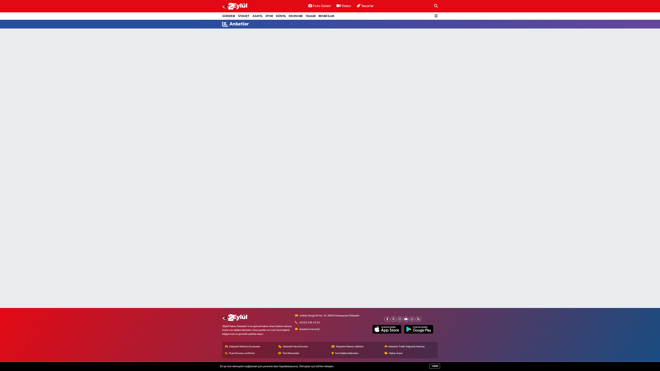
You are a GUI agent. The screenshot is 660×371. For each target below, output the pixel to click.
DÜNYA (281, 16)
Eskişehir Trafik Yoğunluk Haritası (407, 346)
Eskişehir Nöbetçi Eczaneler (244, 346)
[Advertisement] (330, 41)
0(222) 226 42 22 (310, 322)
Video (346, 6)
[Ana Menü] (436, 16)
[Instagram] (400, 319)
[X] (393, 319)
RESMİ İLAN (326, 16)
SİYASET (244, 16)
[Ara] (436, 6)
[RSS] (418, 319)
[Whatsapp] (412, 319)
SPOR (269, 16)
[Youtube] (406, 319)
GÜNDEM (228, 16)
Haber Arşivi (396, 353)
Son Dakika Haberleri (346, 353)
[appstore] (387, 329)
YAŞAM (311, 16)
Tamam (434, 366)
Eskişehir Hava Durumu (295, 346)
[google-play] (419, 329)
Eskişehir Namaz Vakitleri (350, 346)
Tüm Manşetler (290, 353)
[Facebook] (387, 319)
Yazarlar (367, 6)
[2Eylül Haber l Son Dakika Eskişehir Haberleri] (235, 6)
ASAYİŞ (257, 16)
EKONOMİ (296, 16)
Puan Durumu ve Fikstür (242, 353)
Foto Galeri (322, 6)
